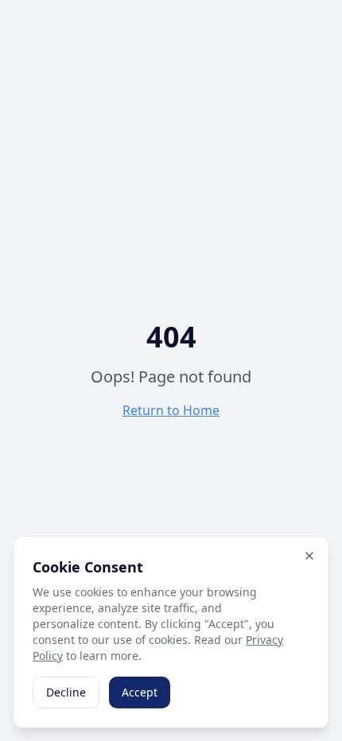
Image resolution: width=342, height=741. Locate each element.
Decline (66, 692)
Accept (139, 692)
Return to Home (171, 410)
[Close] (309, 555)
